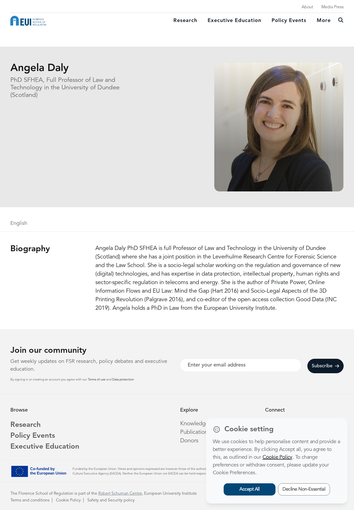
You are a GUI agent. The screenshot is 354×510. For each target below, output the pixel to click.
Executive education (234, 20)
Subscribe (322, 366)
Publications (195, 432)
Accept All (249, 489)
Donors (189, 441)
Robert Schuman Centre (120, 494)
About (307, 7)
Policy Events (289, 20)
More (324, 20)
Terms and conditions (29, 500)
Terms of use (97, 379)
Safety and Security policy (111, 500)
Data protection (123, 379)
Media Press (332, 7)
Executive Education (44, 446)
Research (185, 20)
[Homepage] (28, 21)
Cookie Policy (68, 500)
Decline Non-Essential (303, 489)
